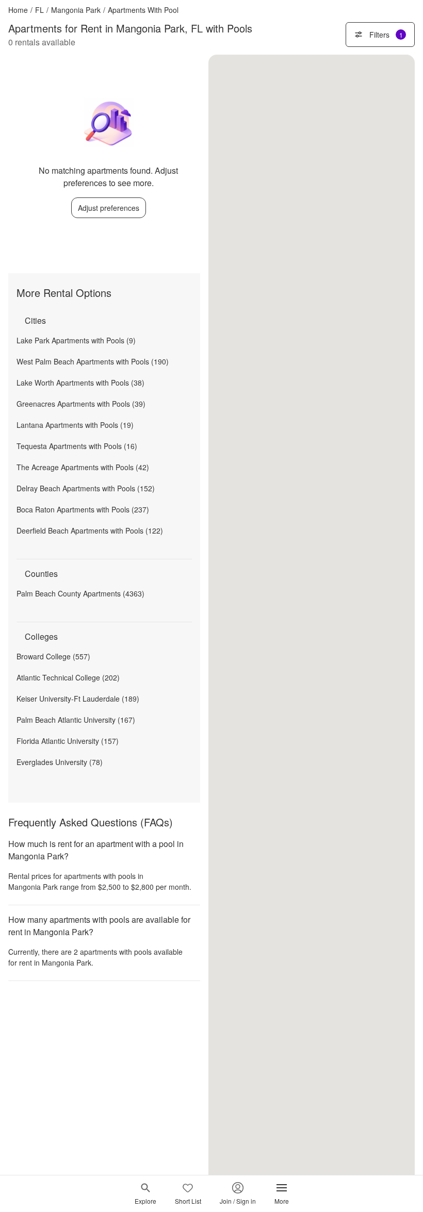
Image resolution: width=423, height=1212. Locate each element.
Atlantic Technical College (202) (68, 677)
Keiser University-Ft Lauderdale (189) (78, 698)
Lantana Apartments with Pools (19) (75, 425)
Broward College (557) (53, 656)
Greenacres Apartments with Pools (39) (81, 404)
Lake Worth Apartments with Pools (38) (80, 382)
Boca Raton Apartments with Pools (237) (83, 509)
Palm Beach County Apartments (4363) (80, 593)
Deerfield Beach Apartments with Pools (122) (90, 530)
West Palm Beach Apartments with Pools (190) (93, 361)
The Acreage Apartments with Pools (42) (83, 467)
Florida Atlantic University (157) (68, 741)
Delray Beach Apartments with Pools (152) (86, 488)
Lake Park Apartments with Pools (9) (76, 340)
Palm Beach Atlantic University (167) (76, 720)
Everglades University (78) (60, 762)
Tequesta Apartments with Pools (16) (77, 446)
